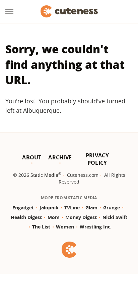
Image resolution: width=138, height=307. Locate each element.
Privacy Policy (97, 159)
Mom (54, 217)
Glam (91, 207)
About (32, 157)
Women (65, 226)
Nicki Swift (114, 217)
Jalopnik (49, 207)
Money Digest (81, 217)
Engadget (23, 207)
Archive (60, 157)
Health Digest (26, 217)
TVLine (72, 207)
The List (41, 226)
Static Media (44, 175)
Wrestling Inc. (96, 226)
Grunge (111, 207)
